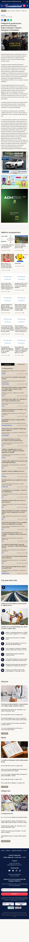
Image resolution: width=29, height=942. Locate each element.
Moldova (8, 850)
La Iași (2, 850)
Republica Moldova (17, 850)
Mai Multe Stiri (6, 841)
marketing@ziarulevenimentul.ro (14, 865)
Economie (26, 850)
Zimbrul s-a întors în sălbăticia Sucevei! (11, 1)
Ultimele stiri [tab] (8, 364)
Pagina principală (11, 10)
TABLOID (18, 10)
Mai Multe (5, 733)
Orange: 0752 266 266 (14, 863)
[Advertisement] (14, 930)
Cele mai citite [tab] (21, 364)
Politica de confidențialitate (14, 874)
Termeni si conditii (14, 875)
